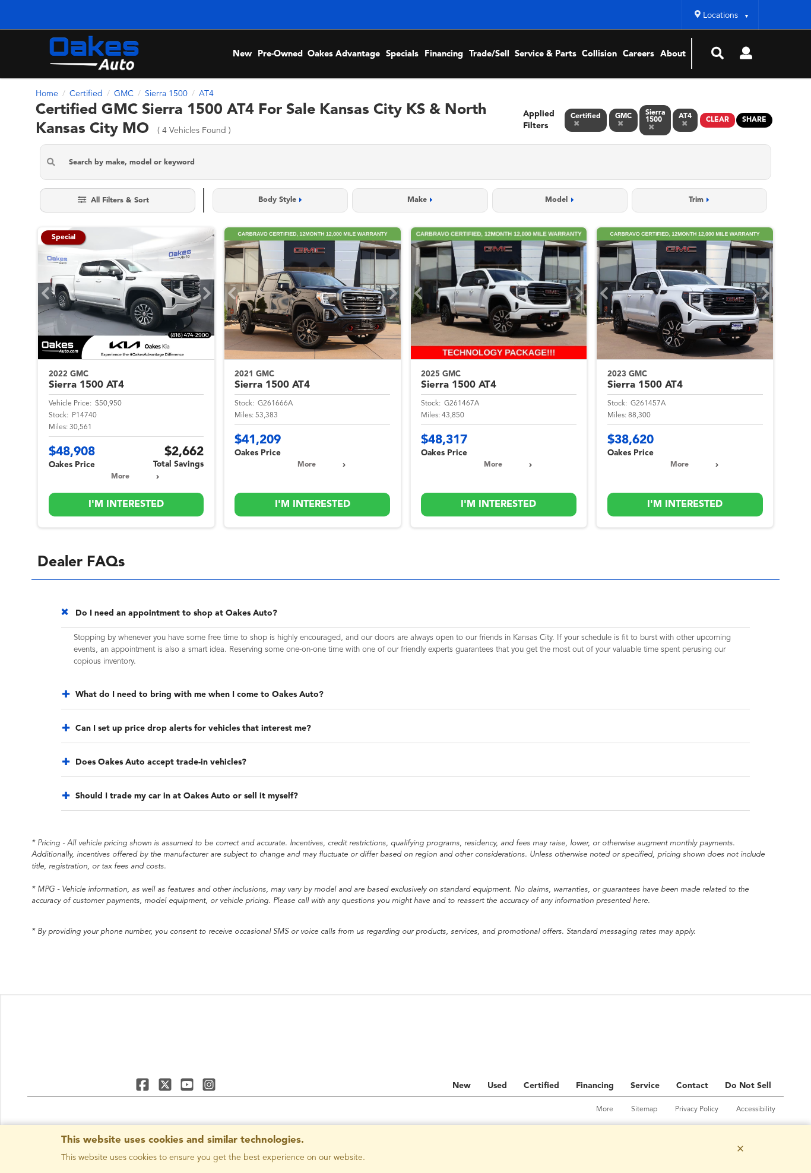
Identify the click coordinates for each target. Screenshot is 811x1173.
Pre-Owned (280, 54)
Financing (443, 54)
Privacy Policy (696, 1109)
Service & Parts (545, 54)
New (242, 54)
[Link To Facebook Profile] (144, 1084)
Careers (638, 54)
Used (497, 1086)
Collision (599, 54)
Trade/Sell (489, 54)
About (673, 54)
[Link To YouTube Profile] (188, 1084)
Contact (692, 1086)
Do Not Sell (748, 1086)
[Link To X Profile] (166, 1084)
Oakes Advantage (344, 54)
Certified (541, 1086)
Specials (402, 54)
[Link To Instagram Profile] (208, 1084)
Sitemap (644, 1109)
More (120, 476)
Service (645, 1086)
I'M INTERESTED (126, 504)
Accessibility (755, 1109)
